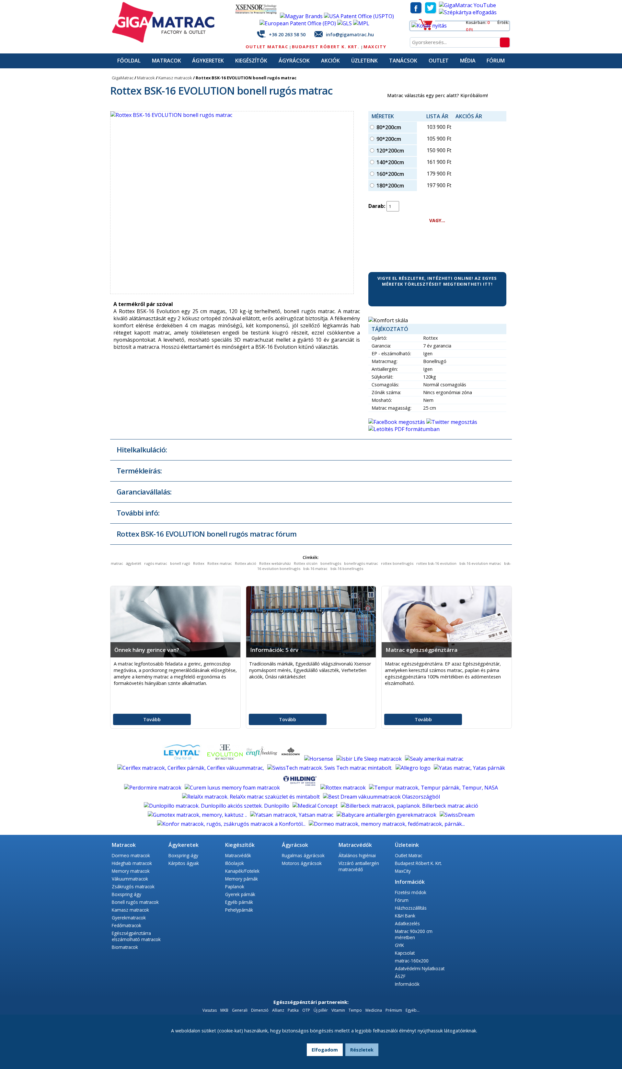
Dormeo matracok (131, 855)
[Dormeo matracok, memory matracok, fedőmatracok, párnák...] (387, 823)
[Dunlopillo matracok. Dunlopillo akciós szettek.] (217, 805)
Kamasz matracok (175, 78)
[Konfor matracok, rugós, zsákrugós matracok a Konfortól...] (232, 823)
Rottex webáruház (275, 563)
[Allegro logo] (414, 767)
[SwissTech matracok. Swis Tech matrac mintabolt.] (330, 767)
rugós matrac (155, 563)
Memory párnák (241, 879)
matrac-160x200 (412, 961)
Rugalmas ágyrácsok (303, 855)
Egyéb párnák (239, 902)
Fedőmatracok (126, 925)
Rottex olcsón (305, 563)
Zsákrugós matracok (133, 886)
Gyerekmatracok (129, 918)
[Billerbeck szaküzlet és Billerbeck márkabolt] (409, 805)
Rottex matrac (219, 563)
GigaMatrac (122, 78)
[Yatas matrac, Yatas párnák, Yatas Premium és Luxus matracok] (469, 767)
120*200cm (390, 150)
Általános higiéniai (357, 855)
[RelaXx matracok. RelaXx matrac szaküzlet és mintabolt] (251, 796)
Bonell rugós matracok (135, 902)
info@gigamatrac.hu (350, 34)
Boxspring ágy (126, 894)
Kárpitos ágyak (183, 863)
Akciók (330, 60)
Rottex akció (245, 563)
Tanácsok (403, 60)
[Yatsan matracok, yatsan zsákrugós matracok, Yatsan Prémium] (292, 814)
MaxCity (374, 47)
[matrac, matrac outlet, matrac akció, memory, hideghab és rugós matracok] (167, 41)
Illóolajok (234, 863)
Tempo (356, 1010)
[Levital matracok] (182, 758)
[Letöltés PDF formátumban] (404, 429)
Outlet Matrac (267, 47)
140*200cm (390, 162)
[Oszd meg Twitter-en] (451, 422)
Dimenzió (260, 1010)
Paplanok (234, 886)
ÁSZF (400, 976)
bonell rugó (180, 563)
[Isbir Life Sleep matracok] (369, 758)
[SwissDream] (457, 814)
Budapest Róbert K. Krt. (326, 47)
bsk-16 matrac (315, 568)
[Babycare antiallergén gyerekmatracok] (387, 814)
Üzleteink (364, 60)
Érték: (503, 22)
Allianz (278, 1010)
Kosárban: (476, 22)
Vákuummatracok (130, 879)
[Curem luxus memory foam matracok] (233, 787)
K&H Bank (405, 916)
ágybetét (133, 563)
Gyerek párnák (240, 894)
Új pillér (321, 1010)
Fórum (496, 60)
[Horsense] (319, 758)
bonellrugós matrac (361, 563)
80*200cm (388, 127)
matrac (117, 563)
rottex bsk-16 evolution (436, 563)
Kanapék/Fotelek (242, 871)
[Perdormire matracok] (153, 787)
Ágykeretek (208, 60)
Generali (240, 1010)
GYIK (399, 945)
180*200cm (390, 185)
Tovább (151, 719)
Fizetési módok (410, 892)
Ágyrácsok (294, 60)
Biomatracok (125, 947)
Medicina (373, 1010)
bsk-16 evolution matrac (480, 563)
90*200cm (388, 138)
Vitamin (338, 1010)
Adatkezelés (407, 923)
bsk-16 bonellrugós (346, 568)
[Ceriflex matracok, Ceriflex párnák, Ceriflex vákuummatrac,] (191, 767)
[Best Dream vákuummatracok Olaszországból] (381, 796)
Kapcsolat (405, 953)
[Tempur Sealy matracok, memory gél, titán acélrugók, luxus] (434, 758)
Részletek (362, 1050)
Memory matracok (131, 871)
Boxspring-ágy (183, 855)
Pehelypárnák (239, 910)
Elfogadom (325, 1050)
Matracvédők (238, 855)
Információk (407, 984)
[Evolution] (225, 758)
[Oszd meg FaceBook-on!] (397, 422)
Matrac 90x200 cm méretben (413, 934)
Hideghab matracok (132, 863)
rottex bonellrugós (397, 563)
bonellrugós (330, 563)
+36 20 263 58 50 (287, 34)
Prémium (394, 1010)
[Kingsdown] (291, 758)
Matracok (166, 60)
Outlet (439, 60)
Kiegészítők (251, 60)
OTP (306, 1010)
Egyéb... (413, 1010)
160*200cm (390, 173)
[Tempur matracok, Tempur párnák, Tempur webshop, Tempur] (433, 787)
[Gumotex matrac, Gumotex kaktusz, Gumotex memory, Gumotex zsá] (198, 814)
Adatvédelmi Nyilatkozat (419, 968)
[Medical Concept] (316, 805)
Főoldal (129, 60)
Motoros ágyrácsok (302, 863)
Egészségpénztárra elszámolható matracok (136, 936)
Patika (293, 1010)
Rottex (198, 563)
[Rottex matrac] (343, 787)
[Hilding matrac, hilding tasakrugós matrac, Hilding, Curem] (300, 787)
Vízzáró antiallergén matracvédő (359, 866)
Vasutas (209, 1010)
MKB (224, 1010)
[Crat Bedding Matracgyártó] (262, 758)
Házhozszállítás (411, 908)
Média (468, 60)
